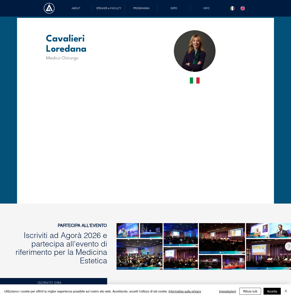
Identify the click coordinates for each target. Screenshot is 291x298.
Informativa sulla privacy (185, 291)
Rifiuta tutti (250, 291)
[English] (243, 8)
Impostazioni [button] (227, 291)
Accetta (272, 291)
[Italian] (233, 8)
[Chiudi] (285, 291)
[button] (108, 8)
